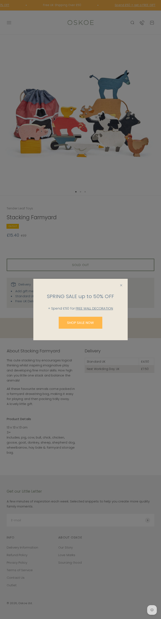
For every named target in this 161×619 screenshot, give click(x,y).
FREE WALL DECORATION (94, 308)
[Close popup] (121, 285)
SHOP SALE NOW (80, 322)
